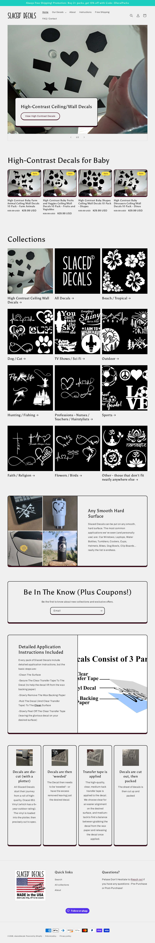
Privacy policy (65, 936)
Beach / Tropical (114, 298)
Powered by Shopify (34, 936)
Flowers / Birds (66, 475)
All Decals (62, 298)
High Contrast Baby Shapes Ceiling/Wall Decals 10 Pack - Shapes (94, 203)
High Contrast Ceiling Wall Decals (28, 300)
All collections (62, 885)
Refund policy (50, 936)
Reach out (137, 879)
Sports (107, 415)
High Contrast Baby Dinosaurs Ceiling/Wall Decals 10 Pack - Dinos (127, 203)
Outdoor (108, 359)
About (58, 890)
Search (58, 879)
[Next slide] (84, 137)
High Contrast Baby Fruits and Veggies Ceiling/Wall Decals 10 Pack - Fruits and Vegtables (59, 205)
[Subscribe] (101, 611)
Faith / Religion (19, 475)
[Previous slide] (71, 137)
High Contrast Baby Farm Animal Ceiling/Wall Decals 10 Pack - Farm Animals (23, 203)
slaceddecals (19, 936)
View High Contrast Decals (40, 116)
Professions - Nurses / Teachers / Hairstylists (72, 417)
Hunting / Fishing (21, 415)
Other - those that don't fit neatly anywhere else (123, 477)
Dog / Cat (15, 359)
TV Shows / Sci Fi (68, 359)
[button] (59, 12)
